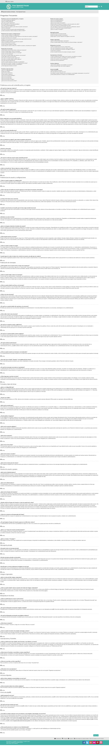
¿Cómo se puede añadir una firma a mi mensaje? (11, 52)
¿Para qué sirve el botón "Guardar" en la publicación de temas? (14, 63)
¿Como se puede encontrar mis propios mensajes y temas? (62, 51)
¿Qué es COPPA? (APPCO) (7, 21)
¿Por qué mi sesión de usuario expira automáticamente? (13, 29)
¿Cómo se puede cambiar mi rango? (8, 44)
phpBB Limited (55, 696)
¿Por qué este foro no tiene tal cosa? (58, 71)
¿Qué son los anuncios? (6, 76)
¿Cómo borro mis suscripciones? (57, 60)
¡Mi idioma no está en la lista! (7, 40)
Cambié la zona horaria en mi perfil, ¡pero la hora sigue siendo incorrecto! (16, 39)
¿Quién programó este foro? (56, 70)
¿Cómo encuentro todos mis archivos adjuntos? (60, 66)
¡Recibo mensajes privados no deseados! (59, 35)
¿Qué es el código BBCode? (7, 70)
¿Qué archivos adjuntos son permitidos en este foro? (61, 64)
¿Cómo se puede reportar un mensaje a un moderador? (12, 61)
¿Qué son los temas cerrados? (7, 79)
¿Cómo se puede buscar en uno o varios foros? (60, 46)
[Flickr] (94, 742)
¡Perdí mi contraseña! (5, 28)
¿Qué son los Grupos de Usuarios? (57, 22)
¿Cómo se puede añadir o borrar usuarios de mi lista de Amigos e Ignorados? (66, 42)
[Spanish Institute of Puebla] (8, 6)
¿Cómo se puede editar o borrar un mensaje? (10, 51)
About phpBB (11, 698)
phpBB (60, 219)
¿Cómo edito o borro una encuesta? (8, 56)
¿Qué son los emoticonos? (6, 72)
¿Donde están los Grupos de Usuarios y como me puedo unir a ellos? (64, 24)
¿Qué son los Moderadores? (56, 21)
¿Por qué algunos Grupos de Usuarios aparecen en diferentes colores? (65, 26)
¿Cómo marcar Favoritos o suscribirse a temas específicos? (63, 57)
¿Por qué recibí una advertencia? (8, 60)
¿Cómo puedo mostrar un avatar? (8, 42)
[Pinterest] (97, 742)
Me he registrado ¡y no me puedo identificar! (10, 24)
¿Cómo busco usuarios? (55, 50)
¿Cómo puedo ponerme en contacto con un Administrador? (62, 74)
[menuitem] (81, 739)
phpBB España (20, 742)
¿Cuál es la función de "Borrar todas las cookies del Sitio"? (13, 30)
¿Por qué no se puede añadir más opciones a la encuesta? (13, 55)
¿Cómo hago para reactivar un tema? (9, 65)
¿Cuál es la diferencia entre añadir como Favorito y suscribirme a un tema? (65, 56)
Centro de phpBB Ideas (66, 706)
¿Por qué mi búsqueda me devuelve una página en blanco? (62, 49)
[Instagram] (101, 742)
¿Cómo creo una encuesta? (7, 53)
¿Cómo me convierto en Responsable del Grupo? (60, 25)
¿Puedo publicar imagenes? (7, 74)
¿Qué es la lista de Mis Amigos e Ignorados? (59, 40)
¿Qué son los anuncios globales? (8, 75)
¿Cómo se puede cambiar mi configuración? (10, 35)
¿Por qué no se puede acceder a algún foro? (10, 57)
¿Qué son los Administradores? (56, 20)
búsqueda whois (14, 716)
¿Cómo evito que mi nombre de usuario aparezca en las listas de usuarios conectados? (19, 36)
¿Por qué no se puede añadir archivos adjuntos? (11, 59)
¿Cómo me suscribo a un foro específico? (59, 59)
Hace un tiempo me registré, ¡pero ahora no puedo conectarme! (14, 26)
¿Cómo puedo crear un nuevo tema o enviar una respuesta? (13, 50)
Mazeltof (16, 743)
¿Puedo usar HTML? (5, 71)
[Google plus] (90, 742)
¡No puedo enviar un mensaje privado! (58, 33)
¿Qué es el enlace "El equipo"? (56, 29)
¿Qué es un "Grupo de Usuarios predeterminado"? (60, 28)
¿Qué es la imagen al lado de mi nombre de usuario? (12, 41)
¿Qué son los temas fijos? (6, 78)
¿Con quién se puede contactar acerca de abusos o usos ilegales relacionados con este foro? (69, 73)
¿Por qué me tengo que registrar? (8, 20)
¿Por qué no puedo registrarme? (8, 22)
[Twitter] (87, 742)
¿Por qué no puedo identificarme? (8, 25)
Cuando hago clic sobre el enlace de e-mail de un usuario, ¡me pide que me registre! (18, 45)
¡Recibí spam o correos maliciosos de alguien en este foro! (62, 36)
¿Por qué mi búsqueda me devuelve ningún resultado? (61, 48)
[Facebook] (83, 742)
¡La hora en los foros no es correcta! (8, 37)
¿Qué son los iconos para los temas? (9, 80)
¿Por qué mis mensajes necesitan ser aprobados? (11, 64)
